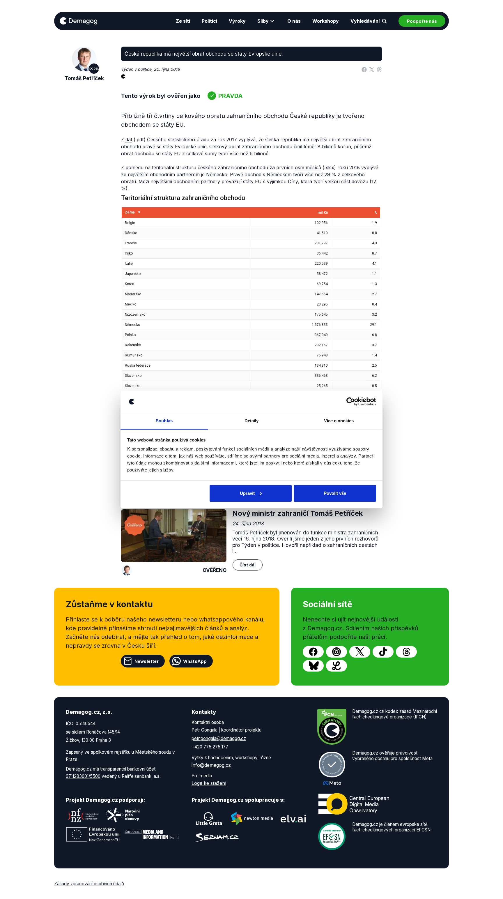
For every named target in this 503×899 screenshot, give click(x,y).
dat (128, 139)
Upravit (247, 493)
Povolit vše (335, 493)
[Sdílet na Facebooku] (364, 69)
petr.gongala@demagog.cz (219, 738)
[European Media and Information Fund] (152, 834)
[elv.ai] (293, 818)
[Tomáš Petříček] (127, 570)
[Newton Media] (252, 818)
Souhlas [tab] (164, 420)
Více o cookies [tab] (339, 420)
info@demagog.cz (211, 765)
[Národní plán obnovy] (122, 815)
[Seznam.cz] (217, 837)
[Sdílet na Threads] (379, 69)
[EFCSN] (331, 836)
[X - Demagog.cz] (359, 652)
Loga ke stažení (209, 783)
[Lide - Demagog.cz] (336, 666)
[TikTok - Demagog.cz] (383, 652)
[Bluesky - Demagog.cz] (313, 666)
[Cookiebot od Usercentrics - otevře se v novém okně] (350, 401)
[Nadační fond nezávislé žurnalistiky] (83, 815)
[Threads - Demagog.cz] (406, 652)
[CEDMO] (353, 804)
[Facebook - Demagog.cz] (313, 652)
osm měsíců (308, 167)
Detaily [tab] (252, 420)
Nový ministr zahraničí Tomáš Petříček (297, 513)
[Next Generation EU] (93, 834)
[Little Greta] (209, 818)
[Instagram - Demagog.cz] (336, 652)
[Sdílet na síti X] (371, 69)
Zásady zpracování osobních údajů (89, 883)
